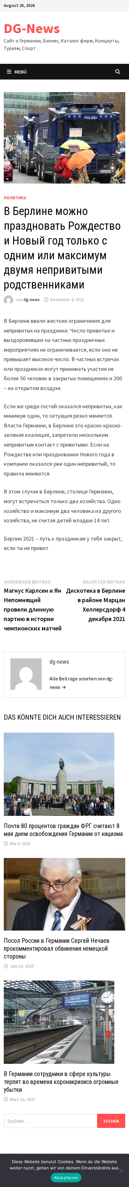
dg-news (31, 299)
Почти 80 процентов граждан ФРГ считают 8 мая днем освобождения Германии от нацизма (63, 830)
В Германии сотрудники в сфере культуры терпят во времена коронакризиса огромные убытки (61, 1081)
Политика (15, 198)
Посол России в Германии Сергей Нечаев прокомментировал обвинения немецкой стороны (57, 948)
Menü (20, 72)
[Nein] (121, 1170)
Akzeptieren (66, 1177)
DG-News (32, 28)
